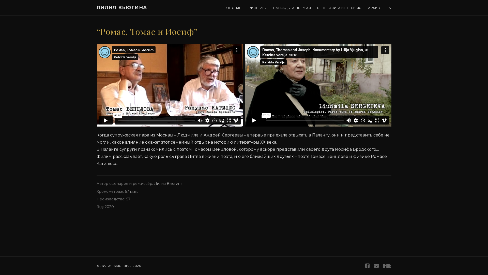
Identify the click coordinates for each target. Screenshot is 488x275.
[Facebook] (367, 266)
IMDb (387, 266)
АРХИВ (374, 8)
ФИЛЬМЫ (258, 8)
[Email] (376, 266)
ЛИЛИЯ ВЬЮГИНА (122, 7)
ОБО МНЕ (235, 8)
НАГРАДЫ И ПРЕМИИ (292, 8)
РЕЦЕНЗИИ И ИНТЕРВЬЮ (339, 8)
